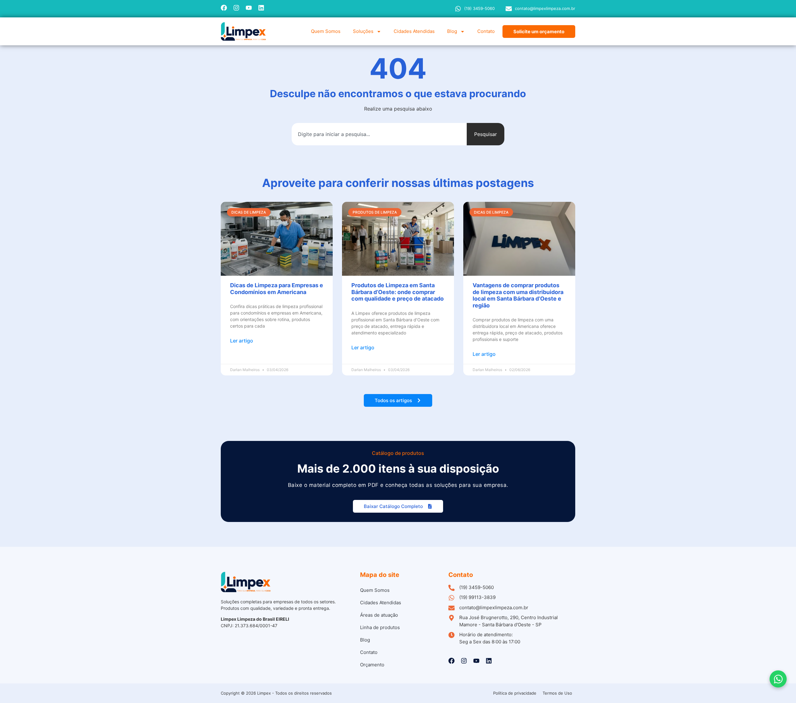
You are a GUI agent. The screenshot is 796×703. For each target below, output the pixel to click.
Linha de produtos (380, 627)
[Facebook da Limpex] (224, 8)
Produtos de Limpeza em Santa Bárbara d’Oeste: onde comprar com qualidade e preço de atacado (397, 292)
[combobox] (379, 134)
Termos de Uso (557, 693)
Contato (486, 31)
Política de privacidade (514, 693)
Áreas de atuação (379, 615)
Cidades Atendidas (414, 31)
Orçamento (372, 665)
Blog (452, 31)
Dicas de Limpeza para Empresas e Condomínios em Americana (276, 288)
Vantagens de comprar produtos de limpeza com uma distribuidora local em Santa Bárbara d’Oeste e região (518, 295)
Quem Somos (325, 31)
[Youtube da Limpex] (249, 8)
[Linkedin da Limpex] (261, 8)
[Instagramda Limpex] (236, 8)
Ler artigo (241, 341)
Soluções (363, 31)
